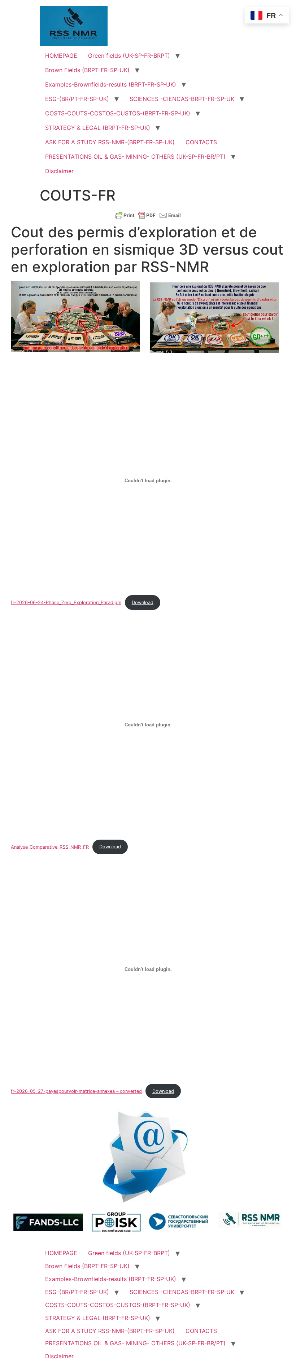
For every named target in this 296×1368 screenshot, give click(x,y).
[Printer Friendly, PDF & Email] (148, 215)
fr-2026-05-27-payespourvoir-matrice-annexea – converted (76, 1091)
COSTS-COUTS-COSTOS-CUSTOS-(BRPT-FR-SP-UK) (117, 113)
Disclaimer (59, 171)
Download (142, 602)
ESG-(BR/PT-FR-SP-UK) (77, 98)
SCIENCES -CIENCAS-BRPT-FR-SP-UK (182, 98)
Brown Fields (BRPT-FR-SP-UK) (87, 70)
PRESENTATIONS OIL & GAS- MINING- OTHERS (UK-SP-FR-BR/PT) (135, 156)
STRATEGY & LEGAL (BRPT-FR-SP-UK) (97, 127)
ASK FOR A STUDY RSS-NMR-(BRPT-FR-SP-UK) (110, 142)
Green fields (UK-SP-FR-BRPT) (129, 55)
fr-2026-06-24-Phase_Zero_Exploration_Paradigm (66, 602)
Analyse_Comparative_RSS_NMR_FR (50, 846)
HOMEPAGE (61, 55)
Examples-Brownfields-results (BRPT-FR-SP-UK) (110, 84)
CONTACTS (201, 142)
